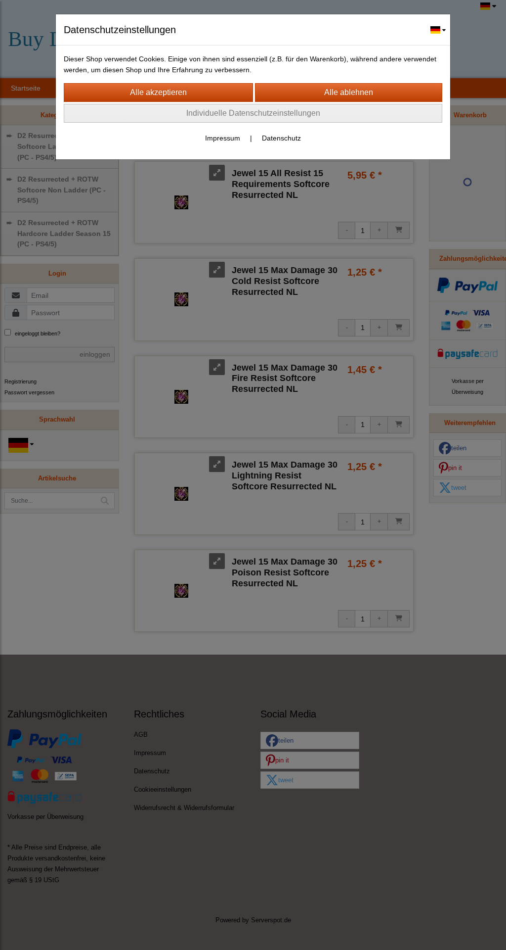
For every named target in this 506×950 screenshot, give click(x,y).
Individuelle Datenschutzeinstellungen (253, 113)
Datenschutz (281, 138)
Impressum (222, 138)
